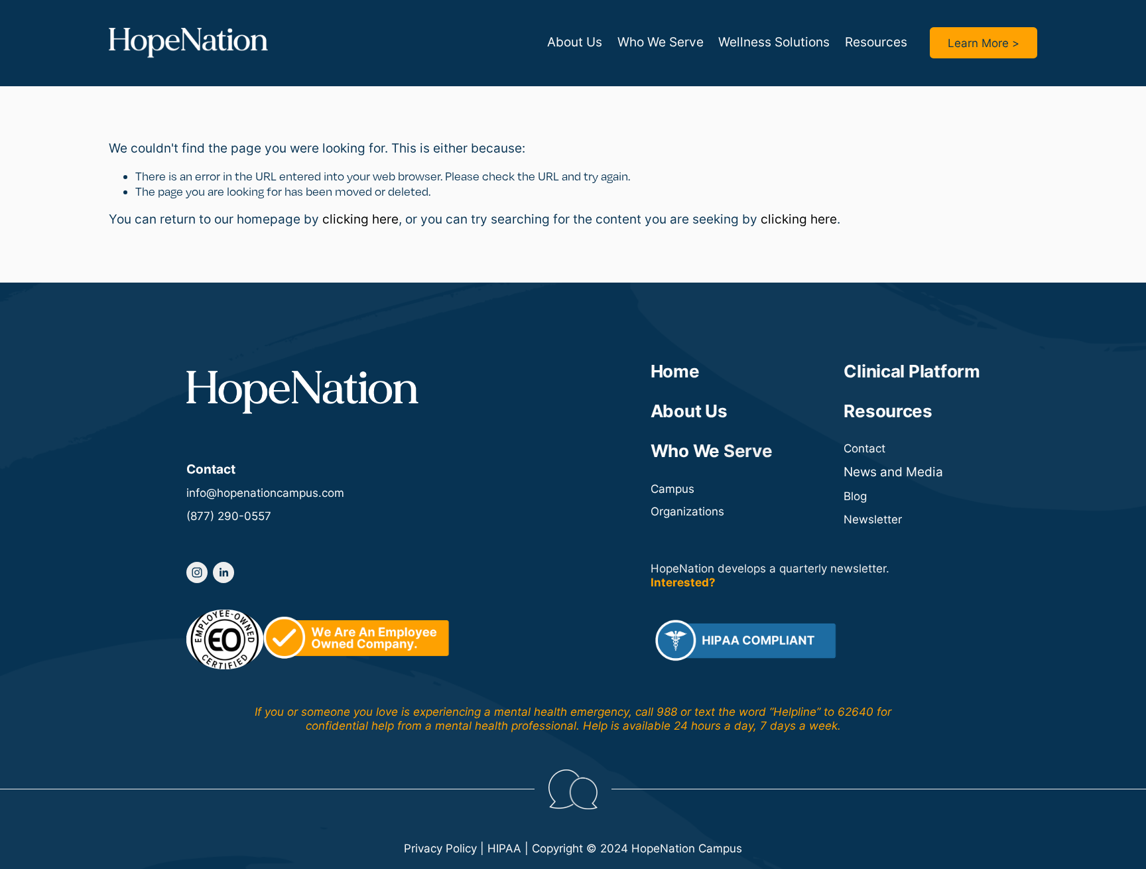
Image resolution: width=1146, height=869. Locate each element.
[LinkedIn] (223, 572)
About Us (574, 42)
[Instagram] (197, 572)
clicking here (360, 219)
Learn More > (983, 43)
